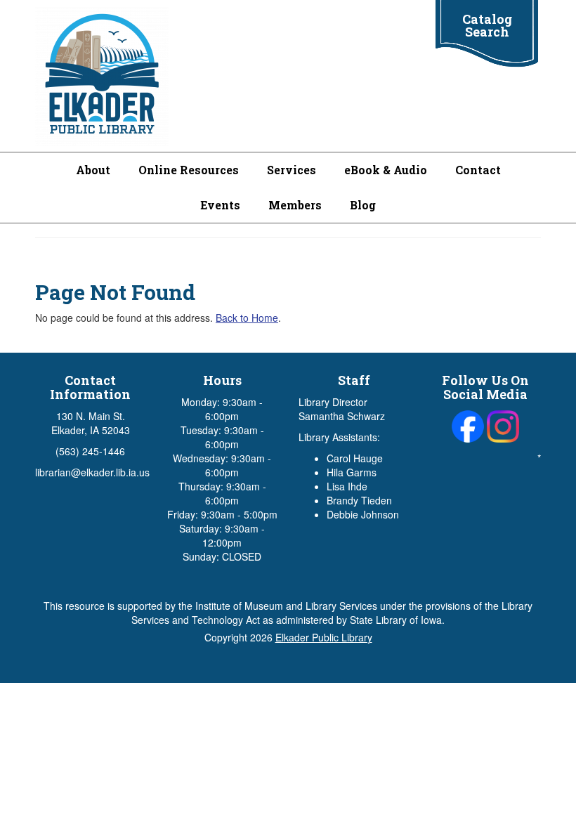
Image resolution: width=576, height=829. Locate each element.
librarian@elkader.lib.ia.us (92, 472)
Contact (478, 169)
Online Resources (188, 169)
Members (295, 204)
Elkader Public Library (323, 637)
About (93, 169)
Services (291, 169)
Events (220, 204)
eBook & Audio (385, 169)
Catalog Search (487, 25)
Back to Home (247, 318)
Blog (363, 204)
